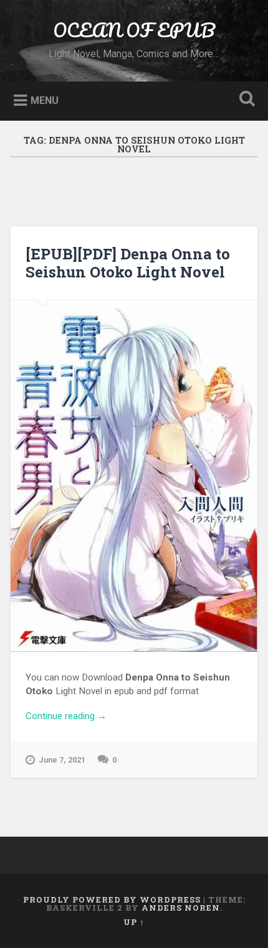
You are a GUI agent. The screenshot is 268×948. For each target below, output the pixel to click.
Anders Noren (180, 908)
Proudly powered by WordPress (112, 899)
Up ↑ (134, 922)
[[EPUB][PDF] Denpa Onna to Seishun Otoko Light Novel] (134, 476)
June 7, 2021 (62, 759)
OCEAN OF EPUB (134, 30)
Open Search (245, 99)
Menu (45, 100)
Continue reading (134, 716)
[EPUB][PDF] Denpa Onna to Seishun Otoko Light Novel (128, 263)
